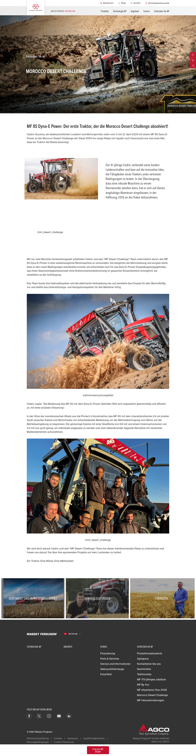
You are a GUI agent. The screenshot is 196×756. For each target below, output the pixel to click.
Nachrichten (144, 669)
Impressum (72, 738)
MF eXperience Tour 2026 (152, 689)
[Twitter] (39, 715)
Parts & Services (109, 658)
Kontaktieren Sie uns (149, 663)
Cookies (58, 738)
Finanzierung (107, 653)
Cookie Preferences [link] (64, 742)
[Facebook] (29, 715)
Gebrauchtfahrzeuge (112, 669)
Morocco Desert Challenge (152, 695)
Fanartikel (106, 674)
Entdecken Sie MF (161, 11)
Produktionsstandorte (149, 653)
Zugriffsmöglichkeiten (94, 738)
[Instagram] (49, 715)
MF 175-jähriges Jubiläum (151, 679)
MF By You (143, 684)
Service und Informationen (115, 663)
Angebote (135, 11)
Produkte (105, 11)
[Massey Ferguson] (36, 7)
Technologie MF (119, 11)
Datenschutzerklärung (38, 738)
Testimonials (144, 674)
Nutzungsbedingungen (38, 742)
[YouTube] (59, 715)
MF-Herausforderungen (150, 700)
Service (146, 11)
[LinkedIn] (69, 715)
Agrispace (143, 658)
